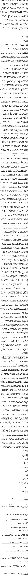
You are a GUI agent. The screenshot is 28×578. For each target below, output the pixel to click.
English (26, 41)
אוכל (27, 37)
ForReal (26, 35)
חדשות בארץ (25, 467)
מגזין (27, 39)
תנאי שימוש (25, 492)
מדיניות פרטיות (24, 490)
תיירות (26, 459)
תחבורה (26, 476)
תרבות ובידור (25, 36)
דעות (27, 32)
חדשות (26, 31)
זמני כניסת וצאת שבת (23, 482)
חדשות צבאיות (24, 52)
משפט (26, 475)
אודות (26, 486)
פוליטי (26, 470)
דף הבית (26, 480)
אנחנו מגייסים (25, 40)
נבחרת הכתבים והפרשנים (22, 488)
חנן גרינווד (25, 64)
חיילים (26, 51)
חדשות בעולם (25, 469)
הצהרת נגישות (24, 491)
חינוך (27, 472)
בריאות (26, 474)
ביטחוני (26, 471)
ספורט (26, 33)
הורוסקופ (26, 462)
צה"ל (27, 451)
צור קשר (26, 487)
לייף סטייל (25, 457)
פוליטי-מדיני (25, 478)
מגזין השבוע (25, 465)
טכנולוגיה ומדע (24, 461)
